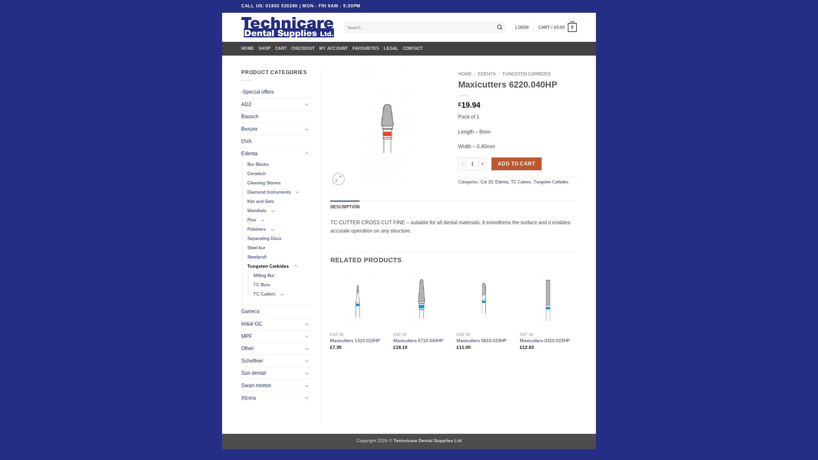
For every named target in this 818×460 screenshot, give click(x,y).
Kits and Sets (260, 201)
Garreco (250, 311)
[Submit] (499, 27)
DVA (246, 141)
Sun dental (253, 373)
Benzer (249, 129)
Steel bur (256, 247)
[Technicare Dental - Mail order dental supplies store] (287, 27)
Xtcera (248, 398)
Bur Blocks (258, 164)
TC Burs (261, 284)
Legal (391, 48)
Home (247, 48)
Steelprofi (256, 256)
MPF (246, 336)
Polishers (256, 229)
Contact (413, 48)
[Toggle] (307, 104)
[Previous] (331, 316)
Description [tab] (345, 206)
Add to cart (516, 163)
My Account (333, 48)
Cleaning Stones (264, 182)
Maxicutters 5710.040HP (418, 340)
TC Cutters (264, 293)
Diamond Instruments (269, 192)
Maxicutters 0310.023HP (545, 340)
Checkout (303, 48)
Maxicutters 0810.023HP (481, 340)
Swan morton (256, 385)
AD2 (246, 104)
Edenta (249, 153)
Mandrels (256, 210)
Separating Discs (264, 238)
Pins (251, 219)
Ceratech (256, 173)
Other (247, 348)
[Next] (576, 316)
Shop (265, 48)
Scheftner (252, 361)
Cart (281, 48)
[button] (522, 27)
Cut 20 (487, 182)
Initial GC (251, 323)
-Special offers (257, 92)
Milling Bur (263, 275)
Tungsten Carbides (268, 266)
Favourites (366, 48)
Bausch (250, 116)
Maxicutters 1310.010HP (355, 340)
